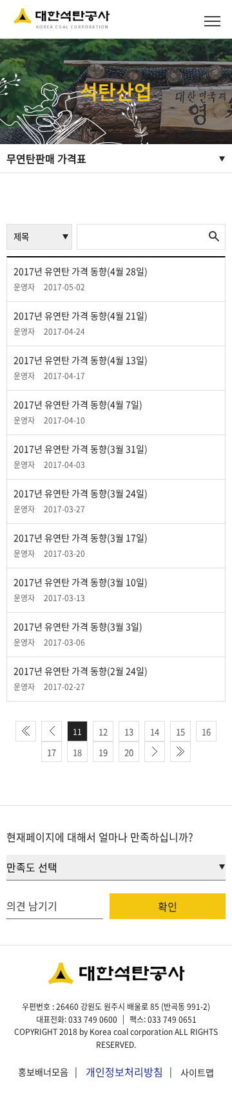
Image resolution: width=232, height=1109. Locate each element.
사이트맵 (197, 1072)
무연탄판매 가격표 (46, 158)
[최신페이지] (25, 731)
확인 (167, 906)
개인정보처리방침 (124, 1071)
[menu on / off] (212, 21)
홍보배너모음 (43, 1072)
